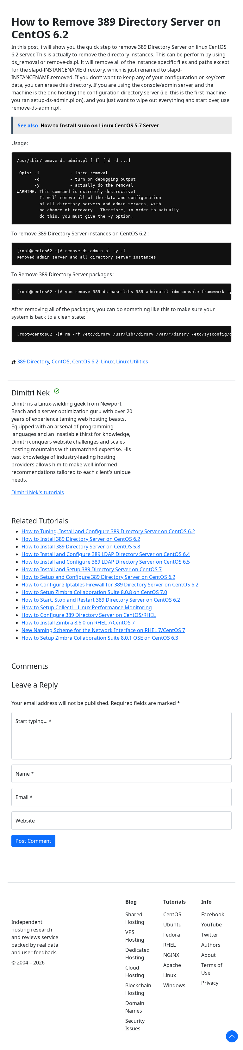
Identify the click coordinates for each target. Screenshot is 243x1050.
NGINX (171, 954)
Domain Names (134, 1007)
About (208, 954)
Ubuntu (172, 924)
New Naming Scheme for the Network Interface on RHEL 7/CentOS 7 (103, 630)
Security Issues (135, 1024)
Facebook (212, 914)
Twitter (209, 934)
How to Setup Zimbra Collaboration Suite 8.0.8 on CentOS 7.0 (94, 592)
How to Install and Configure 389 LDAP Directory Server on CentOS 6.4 (106, 554)
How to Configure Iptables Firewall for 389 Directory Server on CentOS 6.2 (110, 584)
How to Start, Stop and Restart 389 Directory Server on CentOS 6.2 (101, 599)
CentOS (61, 361)
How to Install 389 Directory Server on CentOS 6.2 (81, 538)
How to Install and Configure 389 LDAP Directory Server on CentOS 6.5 (106, 561)
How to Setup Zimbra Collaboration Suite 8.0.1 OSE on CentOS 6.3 (100, 637)
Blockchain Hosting (138, 989)
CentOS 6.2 (85, 361)
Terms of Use (211, 969)
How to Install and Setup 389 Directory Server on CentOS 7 (92, 569)
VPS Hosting (134, 936)
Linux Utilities (132, 361)
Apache (172, 965)
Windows (174, 985)
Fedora (171, 934)
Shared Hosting (134, 918)
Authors (211, 944)
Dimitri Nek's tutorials (37, 492)
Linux (107, 361)
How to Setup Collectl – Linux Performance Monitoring (87, 607)
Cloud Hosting (134, 971)
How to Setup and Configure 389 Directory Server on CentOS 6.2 (98, 576)
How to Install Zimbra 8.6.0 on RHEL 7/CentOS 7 (78, 622)
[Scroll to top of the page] (232, 1036)
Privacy (209, 982)
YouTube (211, 924)
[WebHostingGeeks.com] (26, 907)
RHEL (169, 944)
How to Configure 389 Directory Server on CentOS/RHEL (89, 614)
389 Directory (33, 361)
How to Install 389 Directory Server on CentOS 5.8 (81, 546)
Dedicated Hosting (137, 953)
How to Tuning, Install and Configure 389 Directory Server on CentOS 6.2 (108, 531)
